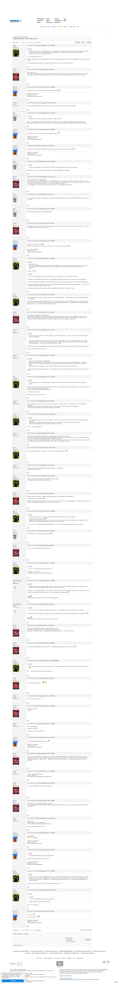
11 (21, 42)
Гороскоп (56, 18)
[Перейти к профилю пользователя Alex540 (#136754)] (16, 80)
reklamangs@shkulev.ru (103, 969)
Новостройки (26, 933)
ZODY (65, 20)
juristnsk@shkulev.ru (41, 980)
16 (32, 42)
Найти (48, 26)
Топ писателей (57, 958)
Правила (69, 958)
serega (21, 945)
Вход (78, 26)
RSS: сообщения (48, 958)
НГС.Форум (15, 933)
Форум (38, 22)
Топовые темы (72, 26)
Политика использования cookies (66, 978)
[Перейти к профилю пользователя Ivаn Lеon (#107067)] (15, 95)
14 (28, 42)
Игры (65, 18)
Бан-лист (64, 958)
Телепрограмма (58, 20)
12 (23, 42)
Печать (78, 42)
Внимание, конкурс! (62, 26)
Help (74, 958)
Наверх (116, 981)
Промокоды (57, 22)
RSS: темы (39, 958)
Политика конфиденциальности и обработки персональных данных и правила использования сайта (79, 979)
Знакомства (40, 20)
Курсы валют (49, 22)
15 (30, 42)
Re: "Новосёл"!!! (43, 45)
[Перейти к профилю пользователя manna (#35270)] (15, 120)
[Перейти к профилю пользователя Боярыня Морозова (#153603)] (15, 589)
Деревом (89, 42)
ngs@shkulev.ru (25, 979)
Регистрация (54, 26)
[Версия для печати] (27, 66)
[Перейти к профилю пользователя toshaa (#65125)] (16, 56)
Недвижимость (40, 18)
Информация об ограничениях (66, 975)
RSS (83, 42)
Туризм (48, 18)
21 (34, 42)
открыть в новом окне (70, 941)
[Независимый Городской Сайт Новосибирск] (16, 21)
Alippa (19, 945)
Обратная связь (80, 958)
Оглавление (42, 26)
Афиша (48, 20)
